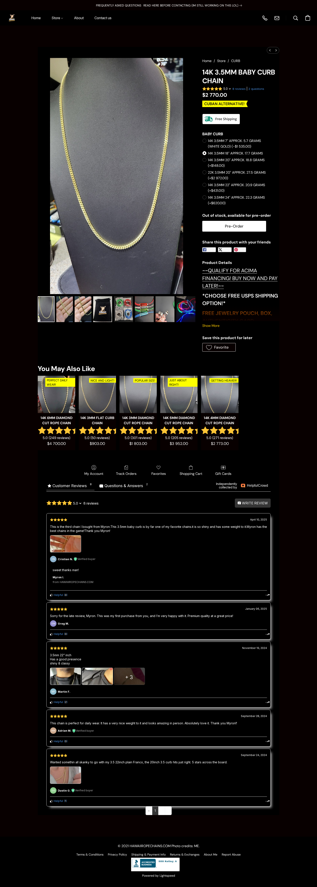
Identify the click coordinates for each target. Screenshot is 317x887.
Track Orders (126, 473)
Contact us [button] (102, 18)
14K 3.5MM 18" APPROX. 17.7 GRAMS (235, 153)
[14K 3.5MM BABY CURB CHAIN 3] (102, 309)
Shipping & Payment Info (148, 854)
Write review (254, 503)
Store (221, 61)
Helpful (58, 595)
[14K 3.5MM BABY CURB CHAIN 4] (123, 309)
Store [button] (56, 18)
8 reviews (239, 88)
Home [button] (36, 18)
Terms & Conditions (90, 854)
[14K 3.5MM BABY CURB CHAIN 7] (185, 309)
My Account (93, 473)
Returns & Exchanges (184, 854)
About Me (210, 854)
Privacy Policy (117, 854)
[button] (11, 17)
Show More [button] (211, 325)
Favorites (158, 473)
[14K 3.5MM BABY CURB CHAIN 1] (64, 309)
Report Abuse (231, 854)
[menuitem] (270, 50)
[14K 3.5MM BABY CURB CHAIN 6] (164, 309)
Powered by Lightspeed (158, 876)
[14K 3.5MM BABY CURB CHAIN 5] (144, 309)
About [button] (79, 18)
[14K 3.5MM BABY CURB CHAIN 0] (46, 309)
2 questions (256, 88)
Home (207, 61)
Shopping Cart (191, 473)
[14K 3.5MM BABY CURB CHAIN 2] (83, 309)
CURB (235, 61)
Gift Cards (223, 473)
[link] (182, 5)
